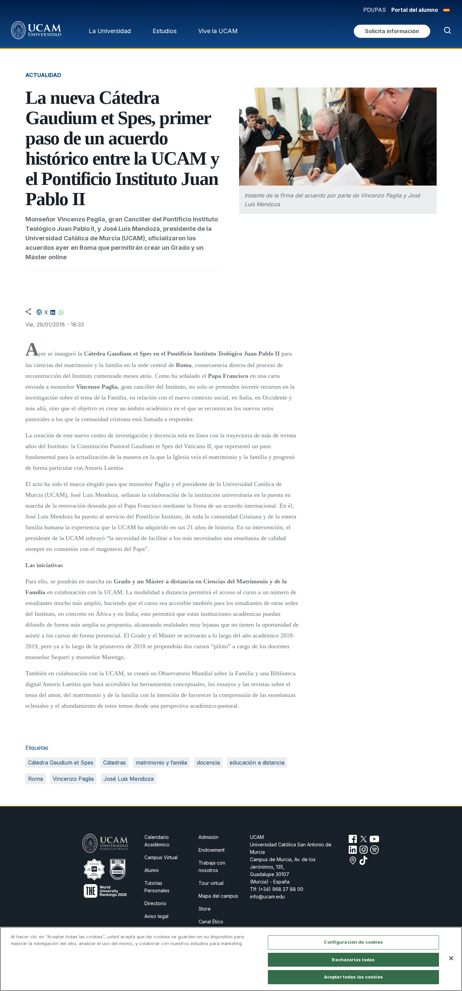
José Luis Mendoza (128, 778)
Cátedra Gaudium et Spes (60, 762)
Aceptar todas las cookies (353, 977)
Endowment (212, 850)
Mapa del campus (218, 896)
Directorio (155, 903)
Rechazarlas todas (353, 959)
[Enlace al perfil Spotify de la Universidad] (374, 849)
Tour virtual (211, 883)
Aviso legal (156, 916)
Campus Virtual (161, 857)
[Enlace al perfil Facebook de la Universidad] (352, 838)
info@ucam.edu (267, 896)
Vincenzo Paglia (73, 778)
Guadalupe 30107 (269, 874)
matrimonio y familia (161, 762)
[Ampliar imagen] (338, 136)
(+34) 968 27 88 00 (280, 889)
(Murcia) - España (270, 882)
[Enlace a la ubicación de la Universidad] (352, 860)
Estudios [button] (165, 30)
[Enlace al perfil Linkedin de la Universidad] (352, 849)
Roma (35, 778)
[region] (231, 959)
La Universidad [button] (110, 30)
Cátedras (114, 762)
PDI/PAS (374, 9)
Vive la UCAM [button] (218, 30)
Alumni (151, 870)
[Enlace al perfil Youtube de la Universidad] (374, 838)
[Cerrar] (451, 958)
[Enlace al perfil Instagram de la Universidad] (363, 849)
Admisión (208, 837)
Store (205, 909)
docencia (208, 762)
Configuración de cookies (353, 942)
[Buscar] (446, 31)
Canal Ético (211, 921)
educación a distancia (257, 762)
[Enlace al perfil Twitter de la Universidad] (363, 838)
